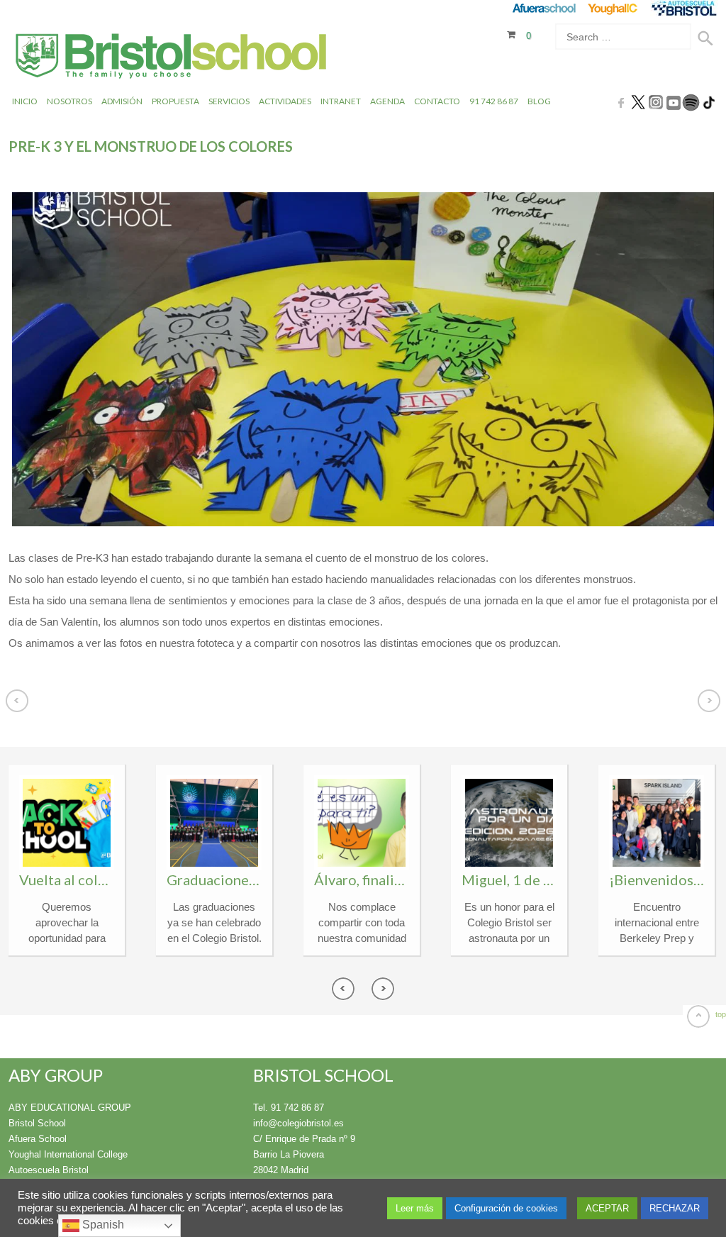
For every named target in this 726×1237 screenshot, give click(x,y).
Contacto (437, 101)
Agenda (387, 101)
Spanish (101, 1225)
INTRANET (340, 101)
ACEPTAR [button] (607, 1208)
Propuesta (175, 101)
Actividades (285, 101)
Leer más (415, 1208)
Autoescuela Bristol (49, 1170)
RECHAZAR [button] (674, 1208)
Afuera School (38, 1138)
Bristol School (37, 1123)
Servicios (229, 101)
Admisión (122, 101)
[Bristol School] (172, 58)
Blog (539, 101)
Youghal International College (68, 1154)
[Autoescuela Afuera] (683, 8)
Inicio (25, 101)
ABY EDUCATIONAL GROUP (70, 1107)
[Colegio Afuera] (543, 8)
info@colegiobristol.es (298, 1123)
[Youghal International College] (613, 8)
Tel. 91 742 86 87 (288, 1107)
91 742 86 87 (493, 101)
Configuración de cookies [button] (506, 1208)
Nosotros (69, 101)
